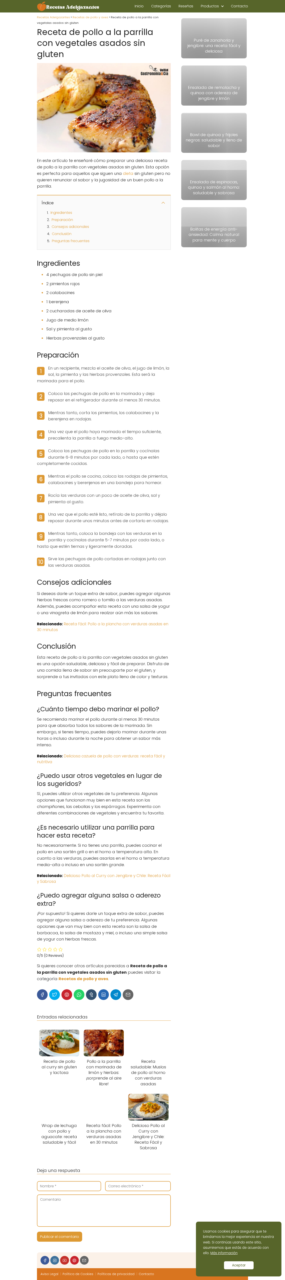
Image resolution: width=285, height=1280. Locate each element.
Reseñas (186, 6)
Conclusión (61, 233)
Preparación (62, 219)
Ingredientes (61, 212)
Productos (210, 6)
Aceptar (239, 1265)
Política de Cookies (78, 1274)
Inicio (139, 6)
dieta (128, 173)
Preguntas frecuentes (71, 240)
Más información (224, 1253)
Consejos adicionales (70, 226)
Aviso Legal (49, 1274)
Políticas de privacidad (116, 1274)
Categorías (161, 6)
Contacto (239, 6)
